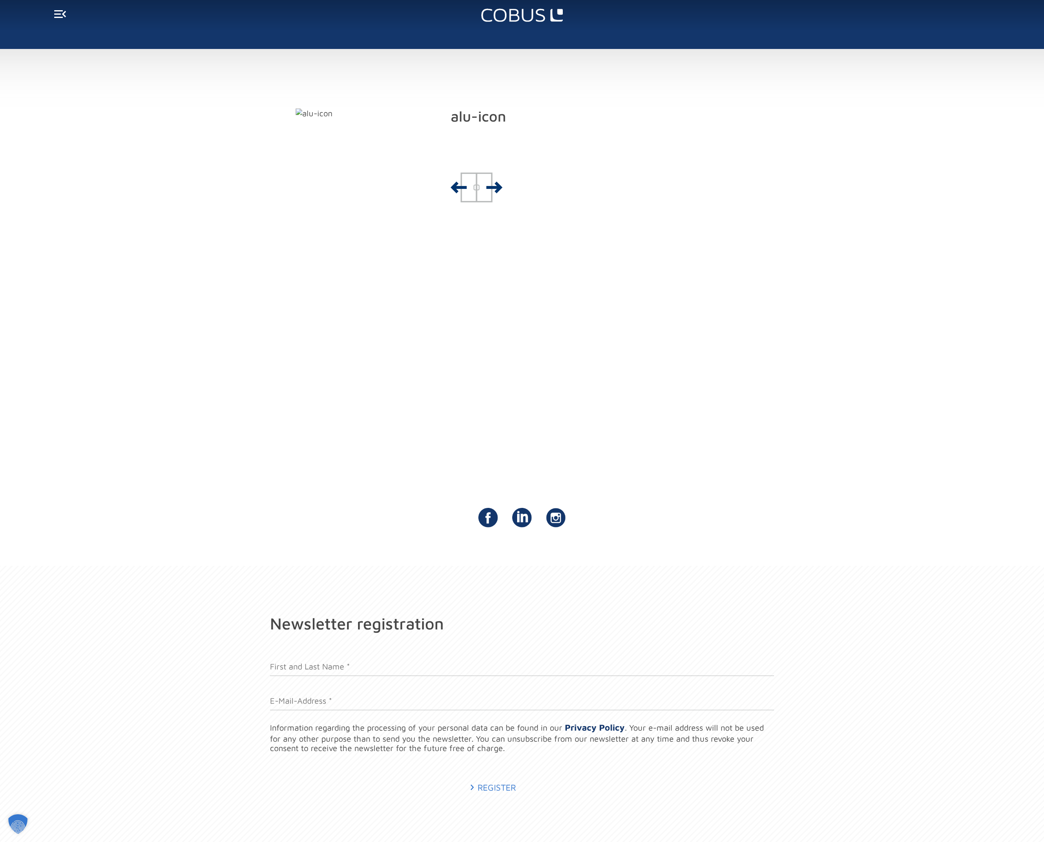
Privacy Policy (595, 727)
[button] (18, 824)
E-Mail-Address (301, 696)
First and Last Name (310, 662)
